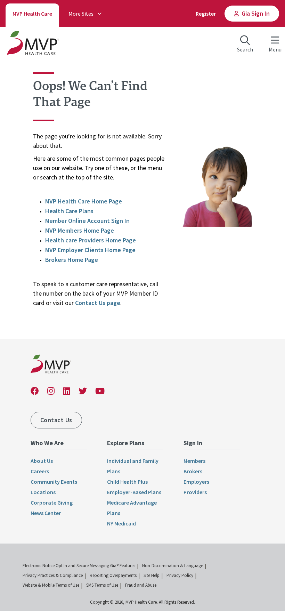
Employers (196, 481)
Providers (195, 492)
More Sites (80, 13)
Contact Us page (97, 303)
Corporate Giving (52, 502)
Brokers (193, 471)
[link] (51, 365)
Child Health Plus (127, 481)
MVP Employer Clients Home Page (90, 250)
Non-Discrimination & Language (172, 566)
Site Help (152, 575)
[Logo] (33, 44)
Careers (40, 471)
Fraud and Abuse (140, 585)
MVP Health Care (32, 13)
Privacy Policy (179, 575)
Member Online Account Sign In (87, 221)
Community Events (54, 481)
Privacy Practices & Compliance (53, 575)
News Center (46, 512)
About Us (42, 460)
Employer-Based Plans (134, 492)
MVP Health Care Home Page (83, 201)
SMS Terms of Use (102, 585)
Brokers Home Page (71, 260)
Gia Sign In (256, 13)
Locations (43, 492)
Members (194, 460)
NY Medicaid (121, 523)
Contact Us (56, 420)
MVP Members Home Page (79, 230)
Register (206, 13)
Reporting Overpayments (113, 575)
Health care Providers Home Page (90, 240)
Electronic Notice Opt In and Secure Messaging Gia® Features (79, 566)
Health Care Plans (69, 211)
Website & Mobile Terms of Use (51, 585)
